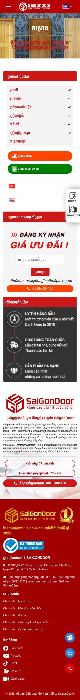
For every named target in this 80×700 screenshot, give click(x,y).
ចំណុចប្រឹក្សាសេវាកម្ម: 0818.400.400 (42, 483)
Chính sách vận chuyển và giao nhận (26, 622)
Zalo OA (16, 671)
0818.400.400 (42, 288)
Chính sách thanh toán (17, 601)
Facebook (17, 648)
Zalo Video (18, 678)
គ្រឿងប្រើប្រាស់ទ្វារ (20, 132)
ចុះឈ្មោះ (40, 272)
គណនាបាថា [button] (72, 215)
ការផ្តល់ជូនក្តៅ (18, 141)
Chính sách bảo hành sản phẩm (22, 608)
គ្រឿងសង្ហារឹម (17, 115)
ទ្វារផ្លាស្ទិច (15, 98)
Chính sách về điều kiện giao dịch (24, 629)
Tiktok (14, 663)
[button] (70, 637)
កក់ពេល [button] (72, 201)
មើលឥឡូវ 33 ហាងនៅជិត (41, 463)
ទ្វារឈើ (14, 90)
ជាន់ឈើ (14, 124)
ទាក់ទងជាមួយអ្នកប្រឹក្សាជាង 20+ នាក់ (41, 473)
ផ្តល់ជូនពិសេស (24, 155)
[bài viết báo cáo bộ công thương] (40, 545)
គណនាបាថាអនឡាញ (28, 168)
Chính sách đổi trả (14, 615)
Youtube (16, 655)
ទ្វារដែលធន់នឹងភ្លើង (20, 107)
